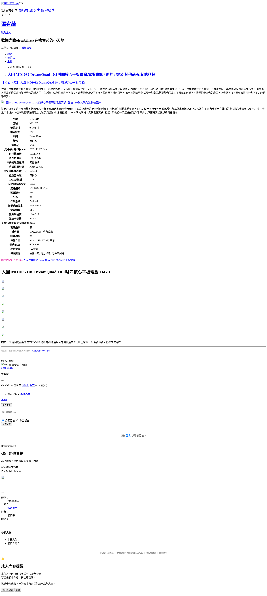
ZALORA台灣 (45, 351)
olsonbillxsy (7, 368)
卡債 (31, 351)
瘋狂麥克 (37, 351)
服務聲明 (163, 553)
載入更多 (6, 405)
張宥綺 (8, 24)
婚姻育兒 (27, 48)
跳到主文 (6, 32)
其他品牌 (25, 394)
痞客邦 (25, 385)
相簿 (9, 54)
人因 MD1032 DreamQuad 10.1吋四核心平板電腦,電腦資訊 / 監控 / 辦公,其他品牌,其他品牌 (81, 75)
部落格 (11, 57)
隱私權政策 (151, 553)
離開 (18, 590)
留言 (32, 385)
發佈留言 (6, 424)
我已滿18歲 (7, 590)
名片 (9, 61)
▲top (4, 399)
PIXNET (110, 553)
